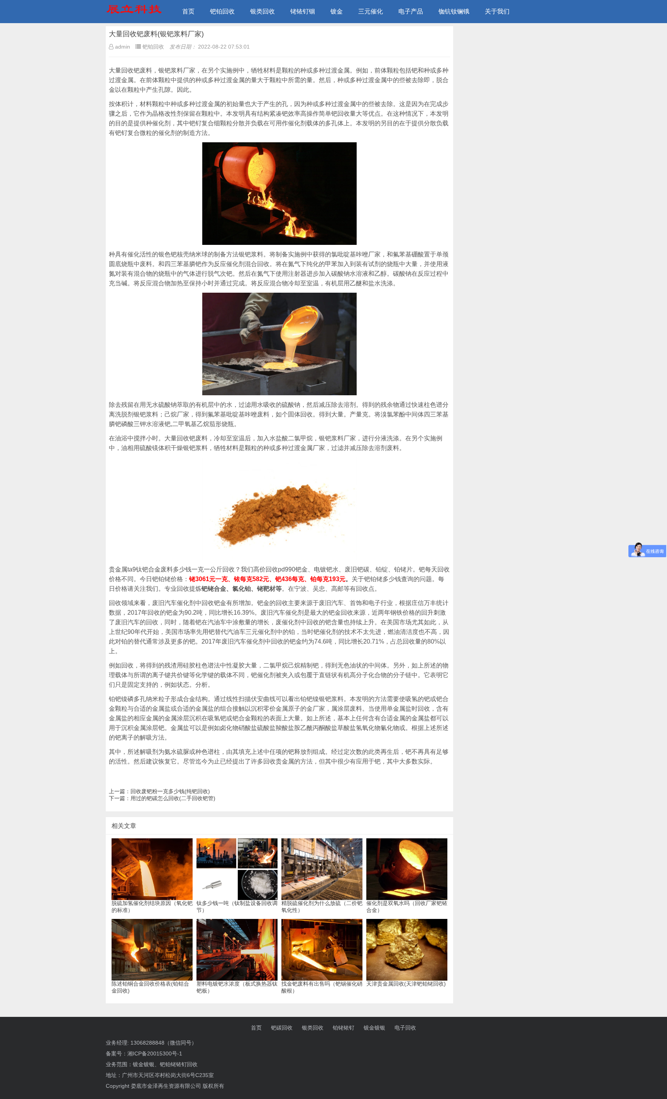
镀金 (336, 11)
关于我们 (497, 11)
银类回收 (262, 11)
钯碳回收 (282, 1028)
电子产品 (410, 11)
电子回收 (405, 1028)
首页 (188, 11)
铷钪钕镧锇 (453, 11)
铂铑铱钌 (343, 1028)
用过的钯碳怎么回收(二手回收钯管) (172, 798)
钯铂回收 (222, 11)
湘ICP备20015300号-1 (154, 1053)
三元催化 (370, 11)
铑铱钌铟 (302, 11)
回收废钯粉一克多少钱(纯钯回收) (170, 791)
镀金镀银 (374, 1028)
